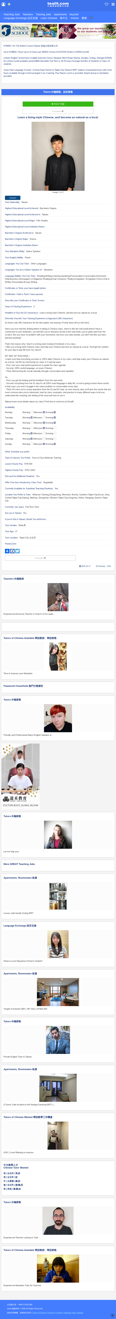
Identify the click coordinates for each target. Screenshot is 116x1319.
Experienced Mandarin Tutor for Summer (22, 1285)
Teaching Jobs (12, 14)
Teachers (28, 14)
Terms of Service (40, 1313)
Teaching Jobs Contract (73, 1313)
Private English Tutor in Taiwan (18, 1056)
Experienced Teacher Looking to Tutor (21, 1237)
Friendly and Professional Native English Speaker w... (28, 735)
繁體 (84, 18)
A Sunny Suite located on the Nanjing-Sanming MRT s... (29, 1104)
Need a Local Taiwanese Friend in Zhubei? (23, 961)
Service (51, 1313)
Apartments (60, 14)
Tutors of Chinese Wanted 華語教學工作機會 (28, 1117)
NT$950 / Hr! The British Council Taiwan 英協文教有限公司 (31, 46)
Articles (74, 18)
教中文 (64, 18)
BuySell (74, 14)
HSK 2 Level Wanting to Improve (19, 1152)
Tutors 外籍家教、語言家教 (58, 91)
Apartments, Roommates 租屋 (20, 878)
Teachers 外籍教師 (14, 578)
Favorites (57, 111)
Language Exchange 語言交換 (21, 18)
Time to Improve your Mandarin (18, 673)
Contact (59, 1313)
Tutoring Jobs (43, 14)
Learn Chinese (49, 18)
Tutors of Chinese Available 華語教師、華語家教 (30, 638)
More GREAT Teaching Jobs (19, 864)
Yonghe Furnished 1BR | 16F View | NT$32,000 (25, 1009)
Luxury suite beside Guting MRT (18, 913)
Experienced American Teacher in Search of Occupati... (29, 614)
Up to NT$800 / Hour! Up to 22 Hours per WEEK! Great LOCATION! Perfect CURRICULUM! (46, 52)
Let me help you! (11, 851)
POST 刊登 (59, 104)
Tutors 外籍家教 (12, 699)
